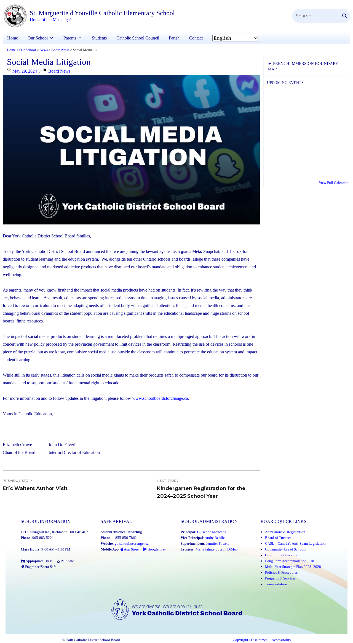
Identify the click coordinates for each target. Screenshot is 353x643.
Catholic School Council (137, 38)
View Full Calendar (333, 183)
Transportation (276, 584)
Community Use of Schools (285, 549)
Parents (69, 38)
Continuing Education (282, 555)
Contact (196, 38)
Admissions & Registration (285, 532)
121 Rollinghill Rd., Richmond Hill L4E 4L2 (54, 532)
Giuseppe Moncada (211, 532)
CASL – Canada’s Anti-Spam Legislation (295, 543)
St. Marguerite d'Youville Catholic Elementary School (102, 13)
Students (99, 38)
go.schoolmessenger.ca (132, 543)
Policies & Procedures (281, 572)
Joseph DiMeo (227, 549)
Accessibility (281, 640)
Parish (174, 38)
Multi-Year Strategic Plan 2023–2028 (293, 567)
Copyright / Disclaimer (250, 640)
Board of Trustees (278, 538)
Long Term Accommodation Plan (289, 561)
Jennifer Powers (217, 543)
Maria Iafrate (205, 549)
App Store (131, 549)
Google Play (156, 549)
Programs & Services (280, 578)
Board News (59, 71)
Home (12, 38)
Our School (38, 38)
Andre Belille (215, 538)
